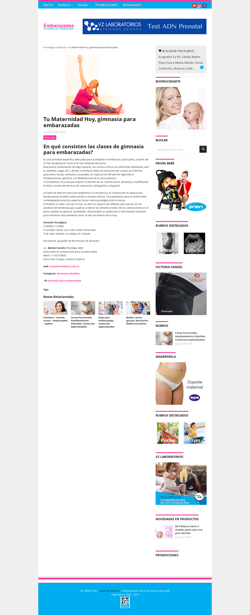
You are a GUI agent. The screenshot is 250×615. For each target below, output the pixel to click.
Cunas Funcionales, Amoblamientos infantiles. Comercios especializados (82, 322)
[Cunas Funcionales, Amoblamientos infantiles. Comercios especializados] (83, 308)
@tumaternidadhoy (68, 273)
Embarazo (62, 47)
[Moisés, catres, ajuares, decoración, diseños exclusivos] (138, 308)
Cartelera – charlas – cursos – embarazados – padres (55, 320)
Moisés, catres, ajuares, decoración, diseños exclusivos (137, 320)
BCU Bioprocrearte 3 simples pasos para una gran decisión (189, 530)
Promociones (106, 5)
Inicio (48, 5)
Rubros (64, 5)
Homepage (49, 47)
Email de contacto (109, 590)
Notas (83, 5)
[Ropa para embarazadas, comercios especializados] (110, 308)
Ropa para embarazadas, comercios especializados (106, 322)
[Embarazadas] (58, 29)
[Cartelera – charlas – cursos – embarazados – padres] (55, 308)
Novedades (132, 5)
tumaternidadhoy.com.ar (64, 266)
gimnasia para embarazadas (62, 280)
